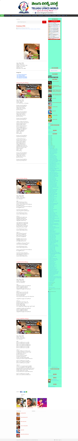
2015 (49, 356)
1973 (49, 317)
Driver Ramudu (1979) (53, 178)
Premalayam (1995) (52, 181)
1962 (49, 307)
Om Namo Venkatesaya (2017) (24, 417)
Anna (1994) (51, 202)
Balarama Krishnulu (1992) (54, 259)
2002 (49, 344)
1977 (49, 321)
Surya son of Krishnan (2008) (24, 425)
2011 (49, 352)
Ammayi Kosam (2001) (53, 198)
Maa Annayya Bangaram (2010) (54, 218)
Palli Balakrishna (54, 379)
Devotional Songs (27, 15)
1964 (49, 309)
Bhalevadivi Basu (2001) (53, 190)
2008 (49, 349)
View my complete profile (55, 380)
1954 (49, 300)
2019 (50, 142)
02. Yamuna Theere (21, 75)
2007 (49, 348)
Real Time (54, 39)
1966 (49, 311)
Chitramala (40, 15)
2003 (49, 345)
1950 (49, 296)
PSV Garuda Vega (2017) (53, 209)
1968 (49, 313)
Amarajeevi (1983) (52, 248)
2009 (49, 350)
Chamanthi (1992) (52, 167)
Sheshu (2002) (52, 207)
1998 (49, 340)
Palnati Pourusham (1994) (53, 174)
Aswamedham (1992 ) (53, 260)
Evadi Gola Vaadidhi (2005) (54, 189)
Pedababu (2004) (52, 263)
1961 (49, 306)
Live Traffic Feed (54, 21)
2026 (50, 135)
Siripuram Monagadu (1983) (54, 203)
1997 (49, 339)
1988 (49, 331)
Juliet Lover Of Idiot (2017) (53, 152)
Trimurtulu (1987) (52, 278)
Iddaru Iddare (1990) (53, 236)
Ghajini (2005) (54, 110)
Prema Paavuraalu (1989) (53, 182)
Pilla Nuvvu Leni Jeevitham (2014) (55, 233)
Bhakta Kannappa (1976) (53, 258)
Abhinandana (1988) (54, 119)
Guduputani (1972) (52, 238)
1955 (49, 301)
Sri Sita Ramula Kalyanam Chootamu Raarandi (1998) (55, 254)
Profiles (59, 15)
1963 (49, 308)
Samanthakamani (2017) (53, 156)
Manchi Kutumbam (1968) (53, 244)
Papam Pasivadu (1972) (53, 264)
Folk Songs (34, 15)
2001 (49, 343)
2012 (49, 353)
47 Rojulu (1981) (52, 255)
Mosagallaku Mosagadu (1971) (54, 224)
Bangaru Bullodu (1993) (53, 191)
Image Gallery (48, 15)
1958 (49, 304)
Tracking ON (56, 39)
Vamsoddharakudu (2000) (53, 28)
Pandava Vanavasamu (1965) (54, 272)
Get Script (51, 39)
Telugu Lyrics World (54, 70)
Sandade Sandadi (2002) (53, 196)
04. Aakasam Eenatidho (22, 78)
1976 (49, 320)
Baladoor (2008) (52, 279)
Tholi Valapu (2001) (52, 235)
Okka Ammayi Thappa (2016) (54, 223)
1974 (49, 318)
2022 (50, 139)
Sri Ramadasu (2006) (54, 115)
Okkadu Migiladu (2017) (53, 153)
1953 (49, 299)
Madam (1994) (52, 195)
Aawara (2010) (54, 98)
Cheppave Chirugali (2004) (54, 159)
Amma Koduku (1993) (53, 179)
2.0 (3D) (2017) (52, 154)
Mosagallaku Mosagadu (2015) (54, 168)
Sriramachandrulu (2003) (53, 193)
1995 (49, 337)
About (63, 15)
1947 (49, 294)
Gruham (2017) (52, 197)
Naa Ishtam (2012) (52, 177)
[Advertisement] (32, 37)
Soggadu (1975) (52, 243)
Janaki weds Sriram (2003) (53, 161)
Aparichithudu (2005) (54, 106)
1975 (49, 319)
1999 (49, 341)
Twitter (49, 127)
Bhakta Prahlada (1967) (23, 421)
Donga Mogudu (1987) (53, 251)
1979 (49, 323)
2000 (49, 342)
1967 (49, 312)
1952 (49, 298)
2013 (49, 354)
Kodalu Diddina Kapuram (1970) (54, 163)
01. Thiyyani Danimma (22, 74)
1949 (49, 295)
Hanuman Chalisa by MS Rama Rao (25, 434)
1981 (49, 325)
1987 (49, 330)
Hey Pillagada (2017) (53, 250)
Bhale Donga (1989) (52, 192)
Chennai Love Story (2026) (55, 81)
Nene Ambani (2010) (53, 262)
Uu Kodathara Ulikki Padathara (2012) (55, 276)
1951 (49, 297)
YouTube (49, 128)
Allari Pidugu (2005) (53, 226)
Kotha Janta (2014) (52, 274)
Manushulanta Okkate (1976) (54, 240)
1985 (49, 328)
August (51, 283)
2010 (49, 351)
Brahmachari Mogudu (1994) (54, 175)
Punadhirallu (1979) (53, 242)
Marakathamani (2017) (53, 157)
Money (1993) (52, 211)
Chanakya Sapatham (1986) (54, 241)
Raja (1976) (51, 208)
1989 (49, 332)
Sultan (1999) (52, 222)
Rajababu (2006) (52, 217)
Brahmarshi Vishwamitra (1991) (54, 227)
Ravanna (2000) (52, 219)
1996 (49, 338)
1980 (49, 324)
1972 (49, 316)
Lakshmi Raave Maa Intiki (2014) (54, 220)
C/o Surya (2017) (52, 228)
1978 (49, 322)
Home (2, 15)
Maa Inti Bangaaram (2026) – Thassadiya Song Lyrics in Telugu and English (56, 86)
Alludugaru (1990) (52, 249)
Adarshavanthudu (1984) (53, 212)
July (50, 284)
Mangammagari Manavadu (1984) (56, 26)
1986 (49, 329)
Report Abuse (50, 123)
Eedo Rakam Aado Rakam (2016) (54, 221)
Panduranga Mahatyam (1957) (54, 271)
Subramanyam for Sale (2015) (54, 234)
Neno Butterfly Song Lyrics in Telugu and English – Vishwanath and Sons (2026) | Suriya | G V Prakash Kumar (56, 90)
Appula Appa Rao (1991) (53, 172)
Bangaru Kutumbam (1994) (54, 180)
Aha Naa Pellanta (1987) (53, 204)
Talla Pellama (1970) (53, 268)
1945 (49, 292)
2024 (50, 137)
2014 (49, 355)
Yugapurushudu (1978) (53, 270)
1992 (49, 335)
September (51, 282)
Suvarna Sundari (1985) (53, 158)
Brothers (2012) (52, 205)
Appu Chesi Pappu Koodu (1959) (54, 252)
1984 (49, 327)
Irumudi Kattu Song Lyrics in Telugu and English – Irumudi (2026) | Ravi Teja (57, 94)
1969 (49, 314)
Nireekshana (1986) (20, 26)
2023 (50, 138)
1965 (49, 310)
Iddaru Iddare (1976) (53, 239)
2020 (50, 141)
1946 (49, 293)
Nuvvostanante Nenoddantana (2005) (56, 102)
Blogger (56, 367)
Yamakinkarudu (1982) (53, 256)
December (51, 145)
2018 (50, 143)
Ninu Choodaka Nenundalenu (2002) (55, 160)
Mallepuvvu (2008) (52, 213)
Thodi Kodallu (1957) (53, 237)
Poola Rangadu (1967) (53, 169)
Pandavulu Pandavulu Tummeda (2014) (55, 277)
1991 (49, 334)
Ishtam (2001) (52, 206)
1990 (49, 333)
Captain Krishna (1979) (53, 151)
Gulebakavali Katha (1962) (53, 269)
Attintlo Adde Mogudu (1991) (54, 173)
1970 (49, 315)
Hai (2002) (51, 188)
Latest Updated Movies (17, 15)
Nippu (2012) (52, 275)
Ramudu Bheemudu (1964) (54, 273)
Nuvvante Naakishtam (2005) (54, 187)
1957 (49, 303)
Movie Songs (7, 15)
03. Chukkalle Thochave (22, 76)
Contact (54, 15)
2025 (50, 136)
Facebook (49, 126)
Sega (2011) (51, 257)
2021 (50, 140)
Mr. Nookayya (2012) (53, 162)
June (50, 285)
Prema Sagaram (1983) (52, 31)
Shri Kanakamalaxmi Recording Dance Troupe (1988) (55, 171)
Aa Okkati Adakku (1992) (53, 194)
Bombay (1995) (52, 261)
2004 (49, 346)
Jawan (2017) (51, 210)
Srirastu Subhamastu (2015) (54, 176)
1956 (49, 302)
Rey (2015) (51, 225)
